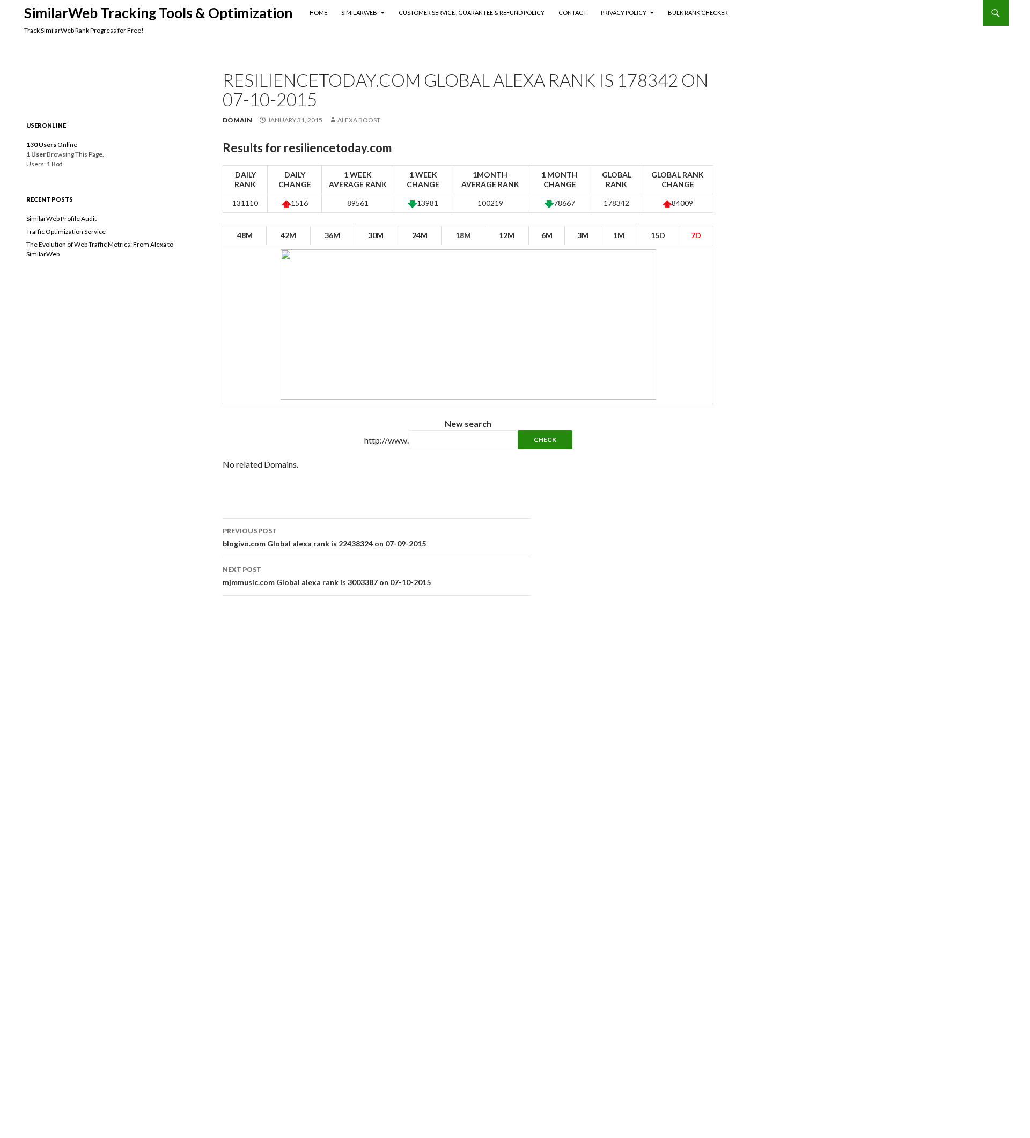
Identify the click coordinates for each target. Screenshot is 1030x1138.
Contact (572, 12)
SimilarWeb (359, 12)
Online (51, 145)
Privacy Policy (623, 12)
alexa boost (358, 120)
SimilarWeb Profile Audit (61, 219)
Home (318, 12)
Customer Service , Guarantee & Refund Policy (472, 12)
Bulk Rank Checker (698, 12)
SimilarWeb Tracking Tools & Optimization (158, 12)
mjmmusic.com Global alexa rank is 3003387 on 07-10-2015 (327, 576)
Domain (237, 120)
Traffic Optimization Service (66, 231)
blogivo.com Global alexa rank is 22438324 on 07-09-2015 (324, 537)
